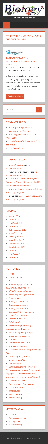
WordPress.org (15, 424)
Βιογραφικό (14, 298)
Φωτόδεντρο (14, 390)
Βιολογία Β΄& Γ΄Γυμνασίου (21, 312)
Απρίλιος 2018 (15, 223)
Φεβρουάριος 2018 (17, 230)
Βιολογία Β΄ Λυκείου (18, 308)
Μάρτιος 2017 (15, 257)
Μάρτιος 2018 (15, 226)
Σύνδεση (12, 414)
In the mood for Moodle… (21, 185)
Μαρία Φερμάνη (16, 165)
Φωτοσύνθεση (15, 394)
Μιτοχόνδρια (15, 363)
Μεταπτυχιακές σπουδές (20, 356)
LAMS (11, 274)
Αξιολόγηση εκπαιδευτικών (21, 291)
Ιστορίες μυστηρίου (18, 346)
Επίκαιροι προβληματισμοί (21, 332)
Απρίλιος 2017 (15, 254)
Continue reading (14, 96)
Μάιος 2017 (14, 250)
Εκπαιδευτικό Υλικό (18, 318)
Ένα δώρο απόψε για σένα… (21, 127)
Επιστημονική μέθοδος (19, 336)
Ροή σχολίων (14, 421)
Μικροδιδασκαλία (17, 360)
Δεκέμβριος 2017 (16, 236)
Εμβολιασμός (15, 322)
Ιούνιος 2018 (15, 216)
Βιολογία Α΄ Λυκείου (18, 305)
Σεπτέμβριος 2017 (17, 247)
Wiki (10, 281)
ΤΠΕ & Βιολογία (12, 70)
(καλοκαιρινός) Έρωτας (19, 131)
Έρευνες (12, 339)
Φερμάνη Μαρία (28, 67)
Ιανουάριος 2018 (16, 233)
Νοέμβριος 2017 (16, 240)
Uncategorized (15, 277)
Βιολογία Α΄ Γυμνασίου (19, 301)
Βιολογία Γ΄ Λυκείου (18, 315)
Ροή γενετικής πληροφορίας (21, 384)
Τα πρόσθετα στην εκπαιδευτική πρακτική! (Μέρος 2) (20, 61)
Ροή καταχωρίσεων (17, 418)
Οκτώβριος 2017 (16, 243)
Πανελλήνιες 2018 (17, 380)
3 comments (27, 70)
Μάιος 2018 (14, 219)
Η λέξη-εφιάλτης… (17, 148)
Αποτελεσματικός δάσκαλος (21, 294)
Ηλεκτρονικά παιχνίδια (19, 342)
